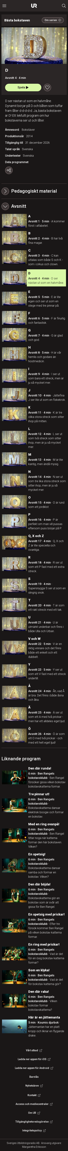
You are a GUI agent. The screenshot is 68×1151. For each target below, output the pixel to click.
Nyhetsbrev (32, 1085)
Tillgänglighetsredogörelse (32, 1121)
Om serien (51, 20)
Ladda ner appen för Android (32, 1068)
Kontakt (32, 1095)
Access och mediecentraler (32, 1104)
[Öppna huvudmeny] (4, 6)
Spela (21, 87)
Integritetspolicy (32, 1130)
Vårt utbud (32, 1050)
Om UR (32, 1112)
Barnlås (34, 1076)
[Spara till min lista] (47, 87)
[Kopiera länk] (9, 170)
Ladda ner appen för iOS (32, 1059)
